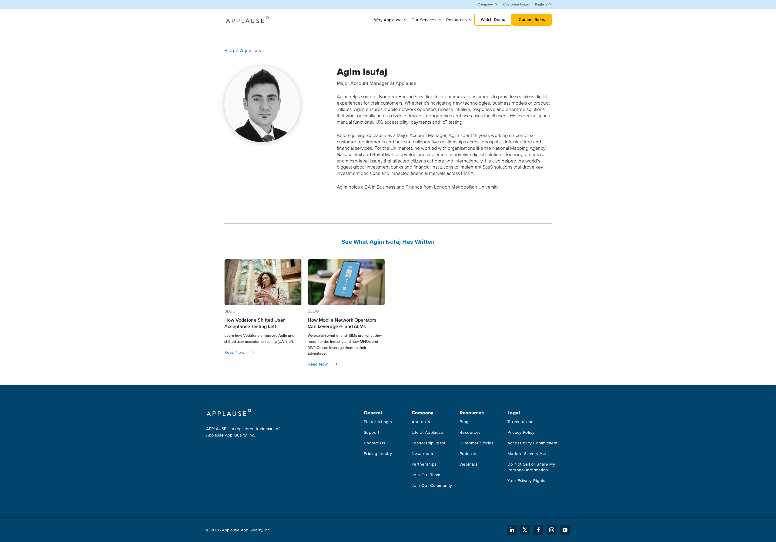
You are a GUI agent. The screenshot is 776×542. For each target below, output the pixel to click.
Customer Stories (477, 443)
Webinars (469, 464)
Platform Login (378, 421)
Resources (456, 19)
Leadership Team (428, 443)
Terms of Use (520, 421)
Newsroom (422, 453)
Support (371, 432)
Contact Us (375, 443)
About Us (421, 421)
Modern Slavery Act (526, 453)
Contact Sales (532, 19)
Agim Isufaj (252, 51)
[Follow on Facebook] (538, 530)
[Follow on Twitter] (525, 530)
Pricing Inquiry (378, 453)
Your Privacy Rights (526, 480)
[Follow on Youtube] (565, 530)
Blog (229, 51)
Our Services (423, 19)
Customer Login (516, 4)
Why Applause (388, 19)
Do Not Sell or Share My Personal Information (531, 467)
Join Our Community (432, 485)
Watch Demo (493, 19)
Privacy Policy (520, 432)
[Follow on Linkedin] (512, 530)
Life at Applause (427, 432)
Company (485, 4)
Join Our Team (426, 474)
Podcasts (468, 453)
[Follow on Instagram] (552, 530)
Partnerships (424, 464)
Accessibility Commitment (532, 443)
